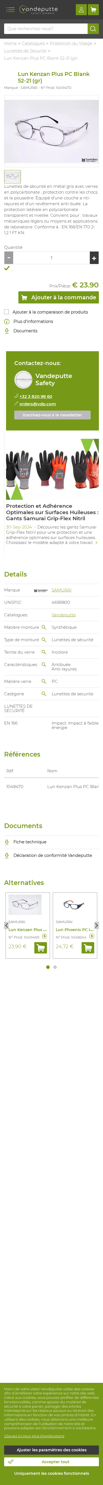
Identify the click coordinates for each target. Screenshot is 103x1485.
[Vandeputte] (38, 9)
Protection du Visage (71, 43)
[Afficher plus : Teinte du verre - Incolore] (44, 652)
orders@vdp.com (38, 403)
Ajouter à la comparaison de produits (50, 312)
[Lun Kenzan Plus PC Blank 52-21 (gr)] (51, 131)
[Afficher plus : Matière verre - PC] (44, 681)
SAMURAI (61, 590)
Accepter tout (55, 1461)
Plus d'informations (32, 321)
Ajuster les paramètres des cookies (52, 1449)
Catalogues (33, 43)
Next (96, 925)
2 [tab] (55, 967)
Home (10, 43)
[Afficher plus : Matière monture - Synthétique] (44, 627)
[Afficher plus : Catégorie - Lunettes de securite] (44, 694)
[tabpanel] (12, 176)
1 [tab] (48, 967)
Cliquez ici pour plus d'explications (34, 1436)
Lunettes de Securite (25, 50)
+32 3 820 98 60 (36, 396)
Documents (24, 330)
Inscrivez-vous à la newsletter (52, 415)
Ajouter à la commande (63, 297)
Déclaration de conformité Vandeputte (52, 855)
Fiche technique (29, 841)
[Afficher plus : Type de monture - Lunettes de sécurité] (44, 640)
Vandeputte (64, 614)
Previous (6, 925)
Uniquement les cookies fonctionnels (51, 1473)
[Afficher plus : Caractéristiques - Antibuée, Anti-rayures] (44, 664)
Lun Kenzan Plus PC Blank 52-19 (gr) (44, 929)
